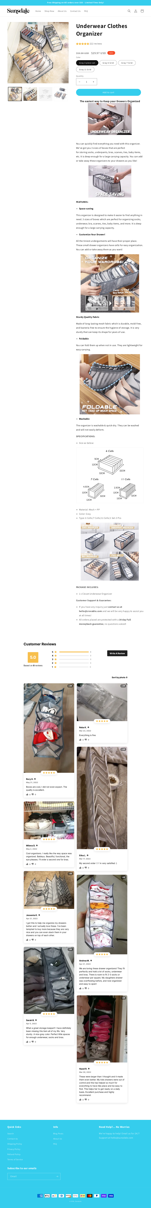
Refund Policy (13, 1154)
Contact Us (12, 1138)
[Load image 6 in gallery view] (61, 94)
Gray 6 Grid (108, 63)
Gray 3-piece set (87, 63)
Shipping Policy (14, 1144)
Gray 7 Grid (127, 63)
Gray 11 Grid (85, 69)
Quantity (79, 76)
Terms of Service (15, 1159)
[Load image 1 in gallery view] (15, 94)
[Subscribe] (57, 1176)
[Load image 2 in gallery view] (30, 94)
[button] (129, 11)
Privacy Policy (13, 1149)
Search (10, 1133)
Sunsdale (78, 1201)
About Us (57, 1138)
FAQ (55, 1144)
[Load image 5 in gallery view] (45, 94)
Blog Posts (58, 1133)
